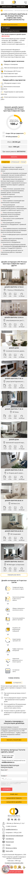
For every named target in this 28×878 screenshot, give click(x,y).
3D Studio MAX (16, 246)
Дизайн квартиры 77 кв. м (14, 378)
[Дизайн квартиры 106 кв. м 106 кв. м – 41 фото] (14, 551)
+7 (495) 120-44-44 (7, 757)
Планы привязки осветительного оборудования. (12, 197)
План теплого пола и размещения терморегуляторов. (12, 219)
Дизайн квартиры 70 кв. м (14, 470)
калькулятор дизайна (14, 802)
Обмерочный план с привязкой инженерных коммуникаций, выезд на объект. (12, 169)
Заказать (14, 157)
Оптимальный (15, 162)
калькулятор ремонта (14, 798)
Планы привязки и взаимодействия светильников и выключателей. (12, 201)
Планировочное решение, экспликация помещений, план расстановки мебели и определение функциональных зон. (14, 175)
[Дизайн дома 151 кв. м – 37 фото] (14, 338)
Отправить (6, 789)
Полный (23, 162)
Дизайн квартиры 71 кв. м (14, 409)
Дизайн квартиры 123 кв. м (14, 317)
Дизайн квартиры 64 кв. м (14, 531)
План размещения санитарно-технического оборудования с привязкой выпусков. (13, 224)
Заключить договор (14, 872)
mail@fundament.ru (8, 762)
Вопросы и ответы (11, 848)
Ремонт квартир (21, 6)
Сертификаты (10, 839)
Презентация (10, 842)
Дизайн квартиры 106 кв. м (14, 561)
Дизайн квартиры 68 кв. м (14, 500)
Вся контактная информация (14, 835)
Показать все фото (14, 575)
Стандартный (5, 162)
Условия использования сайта (14, 863)
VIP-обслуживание (12, 136)
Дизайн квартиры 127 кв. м (14, 287)
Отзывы (8, 845)
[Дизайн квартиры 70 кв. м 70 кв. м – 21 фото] (14, 460)
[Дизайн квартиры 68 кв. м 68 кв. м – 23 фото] (14, 491)
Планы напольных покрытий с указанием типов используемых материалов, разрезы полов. (11, 214)
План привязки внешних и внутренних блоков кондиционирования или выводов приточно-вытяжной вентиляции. (13, 230)
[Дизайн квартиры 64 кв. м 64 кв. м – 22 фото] (14, 521)
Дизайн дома (14, 348)
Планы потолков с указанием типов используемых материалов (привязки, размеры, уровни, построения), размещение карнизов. (12, 191)
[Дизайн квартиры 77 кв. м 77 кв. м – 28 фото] (14, 368)
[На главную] (1, 10)
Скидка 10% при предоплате (15, 133)
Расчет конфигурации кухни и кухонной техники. (14, 235)
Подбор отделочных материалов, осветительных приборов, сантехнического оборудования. (12, 240)
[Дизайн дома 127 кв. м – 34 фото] (14, 429)
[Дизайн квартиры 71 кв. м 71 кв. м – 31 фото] (14, 399)
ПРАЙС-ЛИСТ (14, 794)
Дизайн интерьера (7, 6)
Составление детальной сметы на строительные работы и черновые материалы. (12, 252)
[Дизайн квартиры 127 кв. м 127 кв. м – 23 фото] (14, 277)
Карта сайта (9, 851)
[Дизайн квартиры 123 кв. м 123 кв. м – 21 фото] (14, 307)
